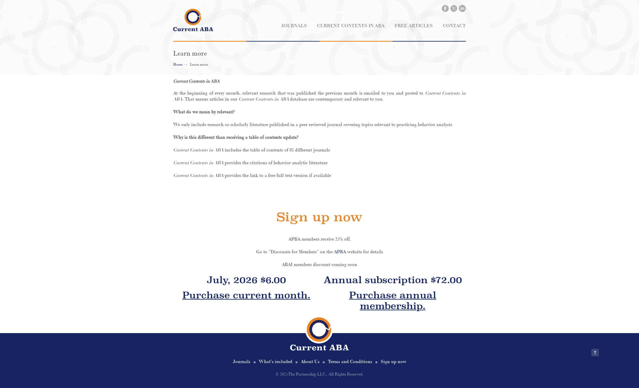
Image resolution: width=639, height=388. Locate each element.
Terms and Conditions (350, 362)
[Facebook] (445, 8)
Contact (454, 26)
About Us (310, 362)
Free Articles (414, 26)
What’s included (275, 362)
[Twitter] (453, 8)
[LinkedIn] (462, 8)
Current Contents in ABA (351, 26)
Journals (294, 26)
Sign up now (393, 362)
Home (177, 64)
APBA (340, 252)
